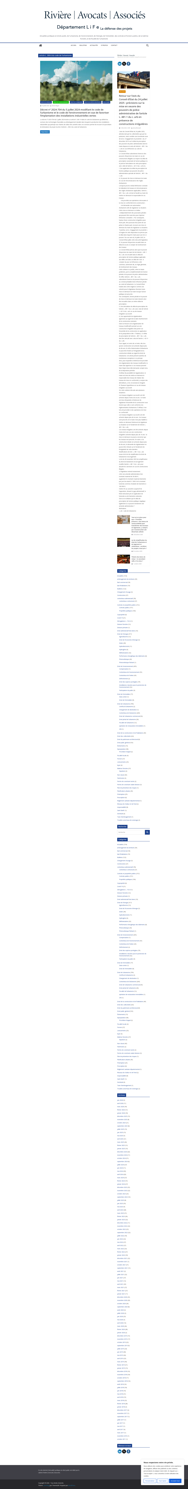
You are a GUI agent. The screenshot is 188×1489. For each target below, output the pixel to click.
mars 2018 (120, 1400)
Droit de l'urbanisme (76, 102)
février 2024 (121, 1181)
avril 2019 (120, 1358)
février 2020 (121, 1329)
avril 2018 (120, 1397)
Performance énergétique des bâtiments (132, 656)
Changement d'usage (124, 592)
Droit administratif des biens (126, 631)
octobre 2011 (121, 1439)
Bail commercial (122, 582)
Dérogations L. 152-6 (124, 621)
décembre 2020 (122, 1297)
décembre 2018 (122, 1371)
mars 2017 (120, 1433)
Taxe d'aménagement (124, 817)
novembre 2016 (122, 1436)
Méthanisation (123, 653)
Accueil (73, 45)
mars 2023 (120, 1213)
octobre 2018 (121, 1378)
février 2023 (121, 1216)
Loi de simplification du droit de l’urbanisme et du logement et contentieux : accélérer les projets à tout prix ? (139, 544)
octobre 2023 (121, 1194)
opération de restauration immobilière (131, 726)
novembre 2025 (122, 1119)
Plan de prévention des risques (127, 788)
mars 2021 (120, 1287)
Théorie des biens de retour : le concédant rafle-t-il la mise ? (138, 559)
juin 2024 (120, 1168)
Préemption (121, 794)
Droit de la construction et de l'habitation (130, 733)
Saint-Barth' (121, 810)
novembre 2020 (122, 1300)
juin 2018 (120, 1391)
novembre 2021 (122, 1261)
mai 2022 (120, 1242)
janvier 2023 (121, 1220)
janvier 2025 (121, 1148)
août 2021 (120, 1271)
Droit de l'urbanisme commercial (129, 716)
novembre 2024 (122, 1155)
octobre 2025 (121, 1123)
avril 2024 (120, 1174)
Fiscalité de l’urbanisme (126, 723)
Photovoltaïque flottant (126, 662)
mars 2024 (120, 1178)
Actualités (94, 45)
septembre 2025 (122, 1126)
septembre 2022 (122, 1232)
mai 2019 (120, 1355)
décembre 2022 (122, 1223)
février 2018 (121, 1404)
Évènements (121, 746)
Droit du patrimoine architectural (127, 739)
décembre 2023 (122, 1187)
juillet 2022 (120, 1236)
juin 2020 (120, 1316)
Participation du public (126, 690)
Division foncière (122, 624)
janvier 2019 (121, 1368)
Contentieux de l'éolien (126, 675)
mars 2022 (120, 1249)
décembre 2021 (122, 1258)
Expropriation (121, 749)
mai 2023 (120, 1207)
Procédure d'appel (125, 752)
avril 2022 (120, 1245)
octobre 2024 (121, 1158)
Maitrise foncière (122, 768)
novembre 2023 (122, 1190)
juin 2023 (120, 1203)
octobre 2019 (121, 1342)
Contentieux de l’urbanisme (127, 713)
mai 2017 (120, 1426)
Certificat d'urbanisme (126, 706)
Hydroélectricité (124, 646)
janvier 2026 (121, 1113)
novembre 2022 (122, 1226)
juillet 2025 (120, 1129)
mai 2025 (120, 1136)
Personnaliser (150, 1481)
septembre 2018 (122, 1381)
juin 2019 (120, 1352)
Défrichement (123, 679)
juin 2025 (120, 1132)
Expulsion (122, 771)
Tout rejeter (163, 1481)
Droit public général (123, 743)
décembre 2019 (122, 1336)
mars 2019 (120, 1362)
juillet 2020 (120, 1313)
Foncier (119, 759)
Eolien (121, 643)
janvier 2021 (121, 1294)
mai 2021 (120, 1281)
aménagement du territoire (125, 579)
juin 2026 (120, 1100)
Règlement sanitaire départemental (128, 801)
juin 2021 (120, 1278)
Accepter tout (175, 1481)
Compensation (123, 669)
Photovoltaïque (124, 659)
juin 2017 (120, 1423)
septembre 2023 (122, 1197)
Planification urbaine (123, 791)
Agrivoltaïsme (123, 637)
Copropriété (121, 615)
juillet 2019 (120, 1349)
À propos (104, 45)
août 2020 (120, 1310)
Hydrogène (122, 649)
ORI (120, 729)
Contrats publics (124, 607)
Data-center (123, 697)
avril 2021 (120, 1284)
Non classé (106, 102)
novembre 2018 (122, 1375)
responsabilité (121, 807)
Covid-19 (120, 618)
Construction (121, 595)
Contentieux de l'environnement (129, 672)
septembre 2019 (122, 1345)
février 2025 (121, 1145)
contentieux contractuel (126, 601)
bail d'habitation (122, 585)
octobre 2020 (121, 1303)
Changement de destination (128, 710)
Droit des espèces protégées (93, 102)
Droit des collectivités (124, 736)
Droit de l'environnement (61, 102)
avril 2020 (120, 1323)
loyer (118, 765)
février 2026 (121, 1110)
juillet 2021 (120, 1274)
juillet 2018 (120, 1387)
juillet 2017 (120, 1420)
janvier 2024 (121, 1184)
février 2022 (121, 1252)
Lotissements (121, 762)
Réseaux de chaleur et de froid (126, 804)
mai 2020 (120, 1320)
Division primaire (122, 627)
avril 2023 (120, 1210)
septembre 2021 (122, 1268)
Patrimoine (120, 778)
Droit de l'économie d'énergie (128, 640)
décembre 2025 (122, 1116)
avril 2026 (120, 1103)
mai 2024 (120, 1171)
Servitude (120, 814)
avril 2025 (120, 1139)
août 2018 (120, 1384)
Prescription (121, 797)
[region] (162, 1472)
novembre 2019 (122, 1339)
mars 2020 (120, 1326)
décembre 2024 (122, 1152)
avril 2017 (120, 1429)
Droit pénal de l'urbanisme (127, 719)
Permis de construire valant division (128, 784)
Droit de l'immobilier (123, 694)
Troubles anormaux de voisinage (127, 820)
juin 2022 (120, 1239)
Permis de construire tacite (125, 781)
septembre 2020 (122, 1307)
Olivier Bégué (55, 106)
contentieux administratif (125, 598)
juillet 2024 (120, 1165)
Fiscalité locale (121, 755)
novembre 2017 (122, 1413)
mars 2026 (120, 1107)
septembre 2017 (122, 1416)
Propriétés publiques (125, 611)
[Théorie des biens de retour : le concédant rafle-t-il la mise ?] (123, 560)
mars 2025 (120, 1142)
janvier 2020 (121, 1333)
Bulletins (83, 45)
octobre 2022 (121, 1229)
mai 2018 (120, 1394)
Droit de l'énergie (46, 102)
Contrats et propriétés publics (126, 605)
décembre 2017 (122, 1410)
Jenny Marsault (137, 128)
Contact (114, 45)
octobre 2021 (121, 1265)
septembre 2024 (122, 1161)
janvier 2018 (121, 1407)
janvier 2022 (121, 1255)
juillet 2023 (120, 1200)
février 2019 (121, 1365)
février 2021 (121, 1291)
